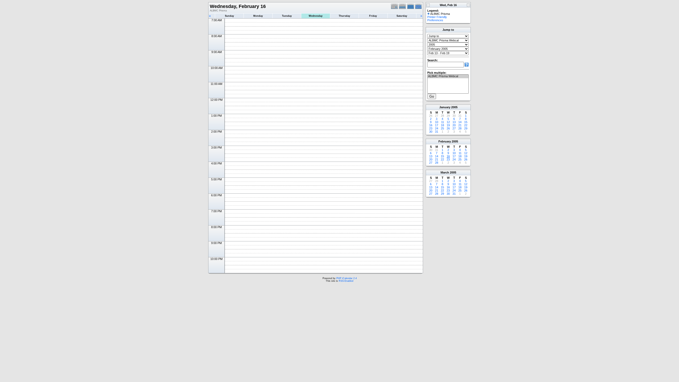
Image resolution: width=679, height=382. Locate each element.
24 (436, 128)
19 (448, 125)
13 (454, 122)
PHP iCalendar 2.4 (346, 278)
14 (460, 122)
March (445, 172)
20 (454, 125)
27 (454, 128)
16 (430, 125)
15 (465, 122)
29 (465, 128)
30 (430, 131)
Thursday (344, 16)
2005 (454, 107)
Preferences (435, 20)
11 (442, 122)
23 (430, 128)
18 (442, 125)
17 (436, 125)
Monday (258, 16)
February (444, 141)
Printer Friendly (437, 17)
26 (448, 128)
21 (460, 125)
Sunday (229, 16)
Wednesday (316, 16)
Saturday (402, 16)
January (444, 107)
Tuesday (287, 16)
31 (436, 131)
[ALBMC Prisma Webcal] (448, 76)
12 (448, 122)
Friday (373, 16)
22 (465, 125)
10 (436, 122)
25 (442, 128)
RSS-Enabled (346, 281)
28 (460, 128)
